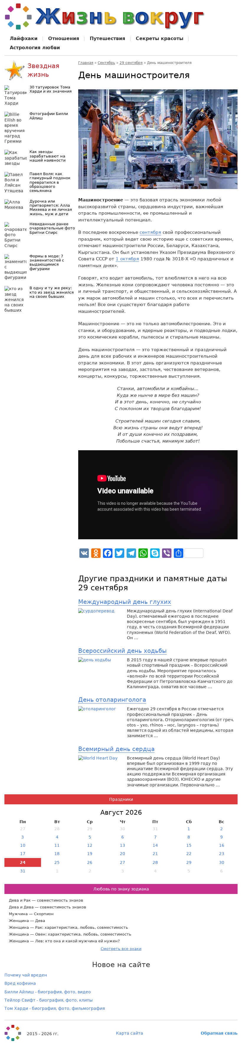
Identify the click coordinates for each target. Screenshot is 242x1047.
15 (189, 845)
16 (221, 845)
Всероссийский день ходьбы (122, 650)
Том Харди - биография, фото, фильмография (54, 1008)
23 (221, 853)
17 (22, 853)
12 (89, 845)
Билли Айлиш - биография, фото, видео (47, 992)
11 (57, 845)
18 (57, 853)
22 (189, 853)
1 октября (127, 259)
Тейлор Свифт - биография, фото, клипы (48, 1000)
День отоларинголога (112, 699)
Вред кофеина (20, 983)
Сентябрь (106, 63)
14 (155, 845)
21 (155, 853)
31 (22, 871)
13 (122, 845)
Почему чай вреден (25, 975)
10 (22, 845)
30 (221, 862)
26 (89, 862)
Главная (85, 63)
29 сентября (131, 63)
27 (122, 862)
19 (89, 853)
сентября (150, 232)
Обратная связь (219, 1033)
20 (122, 853)
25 (57, 862)
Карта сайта (129, 1033)
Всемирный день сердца (116, 748)
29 (189, 862)
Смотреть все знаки (121, 948)
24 (23, 862)
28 (155, 862)
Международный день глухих (124, 601)
